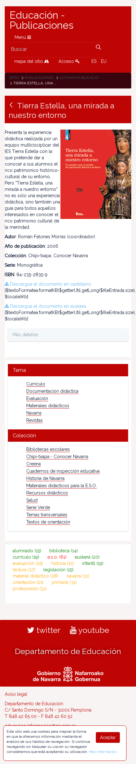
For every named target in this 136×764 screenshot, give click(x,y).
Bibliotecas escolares (48, 449)
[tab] (68, 370)
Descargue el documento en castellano (50, 284)
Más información (103, 751)
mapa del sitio (29, 61)
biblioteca (63, 550)
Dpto (14, 78)
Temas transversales (46, 514)
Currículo (35, 383)
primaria (64, 582)
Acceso (67, 61)
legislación (58, 569)
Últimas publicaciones (82, 78)
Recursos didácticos (47, 492)
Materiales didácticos (47, 405)
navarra (77, 576)
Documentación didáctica (52, 391)
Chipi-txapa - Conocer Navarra (57, 456)
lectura (24, 569)
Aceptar (108, 737)
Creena (33, 463)
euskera (87, 557)
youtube (93, 630)
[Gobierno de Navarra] (68, 673)
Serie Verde (38, 507)
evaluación (28, 563)
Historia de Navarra (45, 478)
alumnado (27, 550)
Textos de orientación (48, 521)
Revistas (34, 420)
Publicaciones (39, 78)
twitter (47, 630)
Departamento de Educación (68, 651)
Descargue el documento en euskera (47, 306)
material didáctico (35, 576)
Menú (21, 37)
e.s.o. (56, 557)
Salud (32, 500)
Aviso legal (16, 694)
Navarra (33, 412)
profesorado (29, 588)
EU (104, 61)
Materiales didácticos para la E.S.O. (61, 485)
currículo (26, 557)
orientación (28, 582)
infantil (92, 563)
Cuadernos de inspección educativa (63, 471)
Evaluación (37, 398)
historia (62, 563)
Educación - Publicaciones (41, 20)
